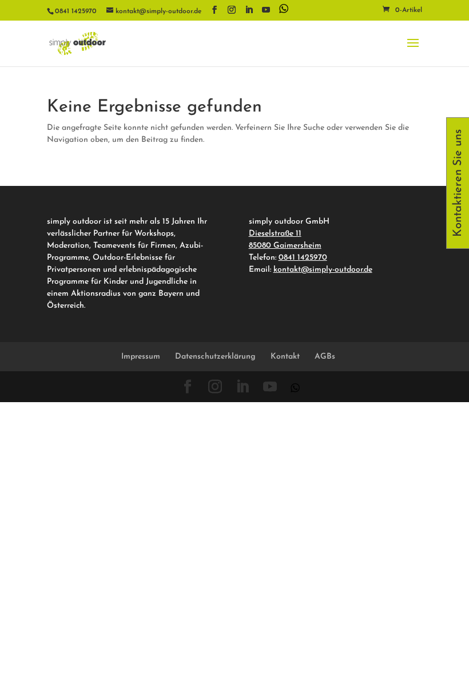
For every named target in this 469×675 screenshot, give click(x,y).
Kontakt (285, 356)
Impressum (140, 356)
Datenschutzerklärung (215, 356)
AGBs (325, 356)
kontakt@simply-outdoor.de (322, 269)
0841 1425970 (303, 257)
